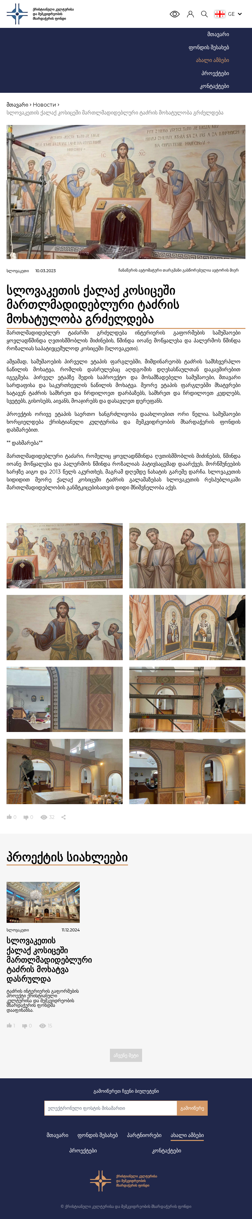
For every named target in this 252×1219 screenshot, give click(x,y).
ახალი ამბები (187, 1135)
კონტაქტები (166, 1151)
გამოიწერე (192, 1108)
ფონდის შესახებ (97, 1135)
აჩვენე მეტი (126, 1055)
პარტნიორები (144, 1135)
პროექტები (83, 1151)
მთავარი (57, 1135)
